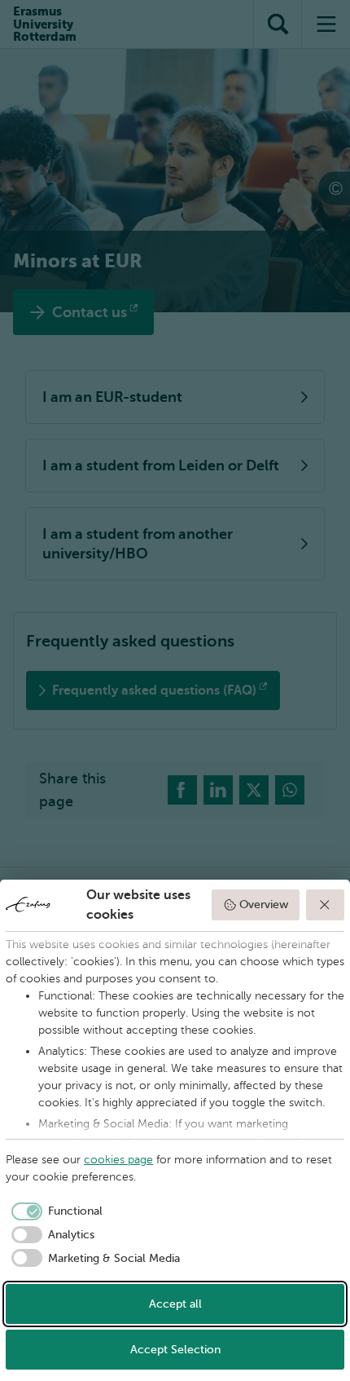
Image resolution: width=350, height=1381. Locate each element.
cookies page (118, 1160)
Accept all (175, 1304)
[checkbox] (54, 1211)
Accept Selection (175, 1349)
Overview (263, 904)
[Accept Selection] (325, 904)
